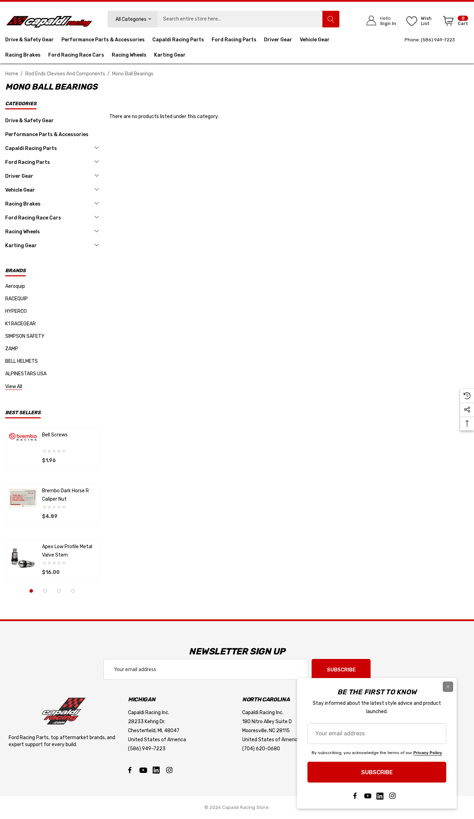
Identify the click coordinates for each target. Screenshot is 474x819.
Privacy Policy (427, 752)
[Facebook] (129, 770)
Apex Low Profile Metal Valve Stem (67, 551)
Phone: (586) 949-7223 (430, 39)
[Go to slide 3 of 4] (59, 591)
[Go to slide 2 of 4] (45, 591)
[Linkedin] (156, 770)
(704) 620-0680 (261, 749)
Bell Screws (55, 435)
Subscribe (341, 670)
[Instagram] (169, 770)
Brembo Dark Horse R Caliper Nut (65, 495)
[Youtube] (142, 770)
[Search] (330, 19)
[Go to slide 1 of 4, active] (31, 591)
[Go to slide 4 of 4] (73, 591)
